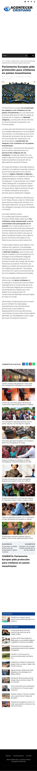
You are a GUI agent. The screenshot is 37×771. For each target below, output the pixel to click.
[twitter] (31, 1)
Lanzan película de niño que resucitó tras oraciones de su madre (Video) (20, 632)
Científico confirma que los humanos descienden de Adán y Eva (22, 656)
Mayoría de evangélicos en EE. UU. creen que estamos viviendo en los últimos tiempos (23, 704)
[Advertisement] (18, 33)
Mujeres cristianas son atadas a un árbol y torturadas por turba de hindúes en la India (16, 461)
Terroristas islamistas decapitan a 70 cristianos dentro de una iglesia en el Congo (17, 442)
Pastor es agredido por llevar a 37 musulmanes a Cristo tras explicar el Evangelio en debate (18, 518)
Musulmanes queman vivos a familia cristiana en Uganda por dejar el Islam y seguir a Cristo (17, 499)
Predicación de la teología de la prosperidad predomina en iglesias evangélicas (22, 648)
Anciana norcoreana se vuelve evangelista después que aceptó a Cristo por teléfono (16, 480)
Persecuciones (15, 61)
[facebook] (25, 1)
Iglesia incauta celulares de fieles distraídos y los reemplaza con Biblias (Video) (22, 672)
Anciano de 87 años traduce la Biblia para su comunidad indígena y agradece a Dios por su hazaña (22, 640)
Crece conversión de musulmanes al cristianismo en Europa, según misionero (22, 688)
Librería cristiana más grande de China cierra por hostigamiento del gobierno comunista (17, 384)
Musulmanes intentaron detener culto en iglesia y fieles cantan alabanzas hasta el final (17, 537)
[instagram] (28, 1)
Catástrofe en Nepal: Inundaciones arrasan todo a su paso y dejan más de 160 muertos (23, 664)
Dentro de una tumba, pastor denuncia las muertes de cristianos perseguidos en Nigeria (17, 403)
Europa (8, 61)
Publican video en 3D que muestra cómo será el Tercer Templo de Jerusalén (23, 696)
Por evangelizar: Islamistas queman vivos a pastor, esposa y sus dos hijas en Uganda (16, 423)
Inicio (3, 61)
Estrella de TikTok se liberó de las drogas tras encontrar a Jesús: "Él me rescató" (22, 680)
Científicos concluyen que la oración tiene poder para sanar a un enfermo (23, 619)
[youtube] (34, 1)
